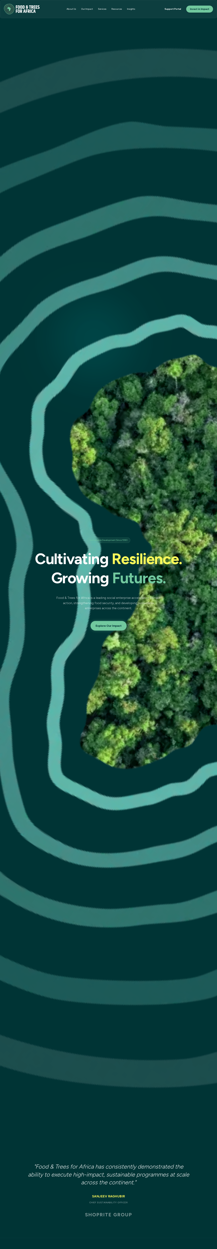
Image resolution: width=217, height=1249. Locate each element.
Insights (131, 9)
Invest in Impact (199, 9)
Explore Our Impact (109, 626)
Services (102, 9)
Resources (117, 9)
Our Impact (87, 9)
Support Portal (173, 9)
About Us (71, 9)
